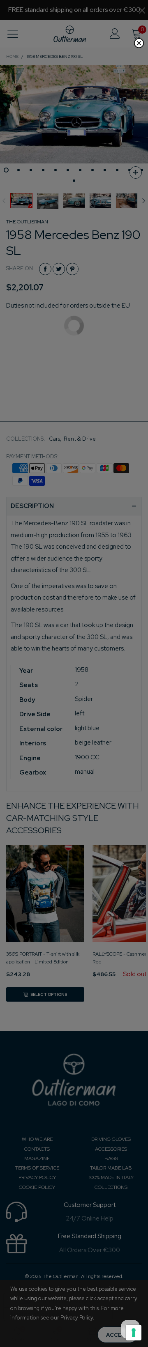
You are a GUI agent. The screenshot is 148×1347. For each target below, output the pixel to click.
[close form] (139, 43)
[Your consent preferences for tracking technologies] (133, 1332)
